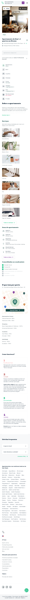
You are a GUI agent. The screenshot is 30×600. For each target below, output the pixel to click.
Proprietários (5, 568)
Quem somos (5, 542)
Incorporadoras (5, 564)
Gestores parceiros (6, 566)
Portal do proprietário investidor (10, 557)
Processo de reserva (7, 576)
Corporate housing (6, 559)
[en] (15, 536)
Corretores (4, 570)
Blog (3, 551)
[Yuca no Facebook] (3, 587)
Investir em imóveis (7, 562)
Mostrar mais (5, 115)
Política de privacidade (7, 547)
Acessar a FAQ (22, 456)
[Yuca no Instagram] (7, 587)
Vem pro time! (5, 549)
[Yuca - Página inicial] (2, 3)
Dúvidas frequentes (7, 545)
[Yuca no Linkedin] (10, 587)
